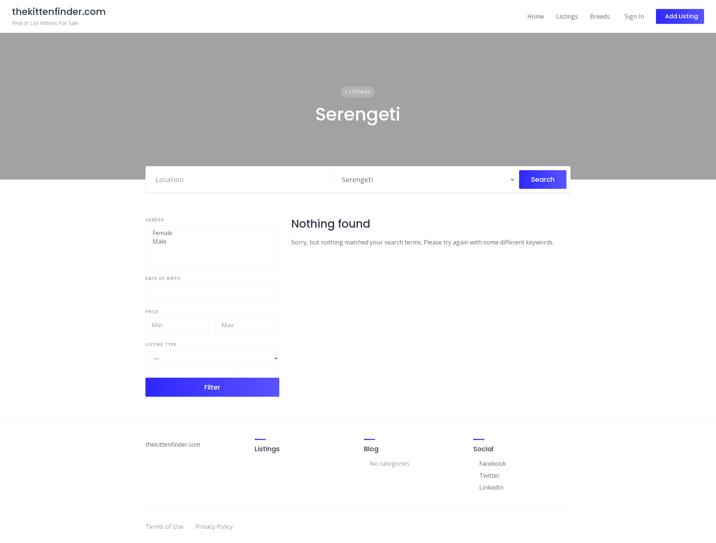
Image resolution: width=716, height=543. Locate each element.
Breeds (600, 16)
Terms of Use (164, 526)
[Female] (212, 233)
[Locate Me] (321, 179)
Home (535, 16)
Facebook (492, 463)
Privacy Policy (214, 526)
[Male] (212, 241)
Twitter (489, 475)
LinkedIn (491, 487)
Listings (567, 16)
